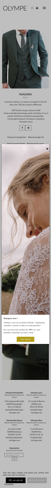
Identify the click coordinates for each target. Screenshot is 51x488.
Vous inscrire (25, 339)
